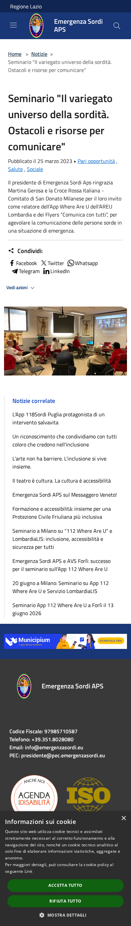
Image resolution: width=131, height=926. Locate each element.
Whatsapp (86, 263)
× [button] (123, 818)
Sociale (35, 169)
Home (14, 54)
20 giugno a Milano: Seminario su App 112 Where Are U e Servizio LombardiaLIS (60, 587)
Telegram (29, 271)
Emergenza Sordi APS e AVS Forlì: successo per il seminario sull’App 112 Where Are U (61, 565)
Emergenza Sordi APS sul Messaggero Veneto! (64, 495)
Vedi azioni (17, 287)
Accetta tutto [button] (65, 885)
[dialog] (65, 868)
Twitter (56, 263)
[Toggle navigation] (13, 25)
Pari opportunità (96, 161)
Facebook (26, 263)
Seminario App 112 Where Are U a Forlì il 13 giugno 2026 (63, 609)
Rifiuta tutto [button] (65, 901)
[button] (65, 915)
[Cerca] (117, 26)
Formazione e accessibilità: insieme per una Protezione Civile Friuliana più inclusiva (61, 513)
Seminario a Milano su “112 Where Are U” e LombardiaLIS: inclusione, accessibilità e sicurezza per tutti (62, 539)
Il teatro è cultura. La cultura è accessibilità (61, 481)
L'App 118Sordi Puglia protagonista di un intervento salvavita (58, 418)
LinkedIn (60, 271)
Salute (15, 169)
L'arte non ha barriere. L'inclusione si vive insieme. (59, 462)
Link (28, 871)
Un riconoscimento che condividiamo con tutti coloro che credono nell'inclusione (64, 440)
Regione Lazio (26, 6)
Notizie (39, 54)
